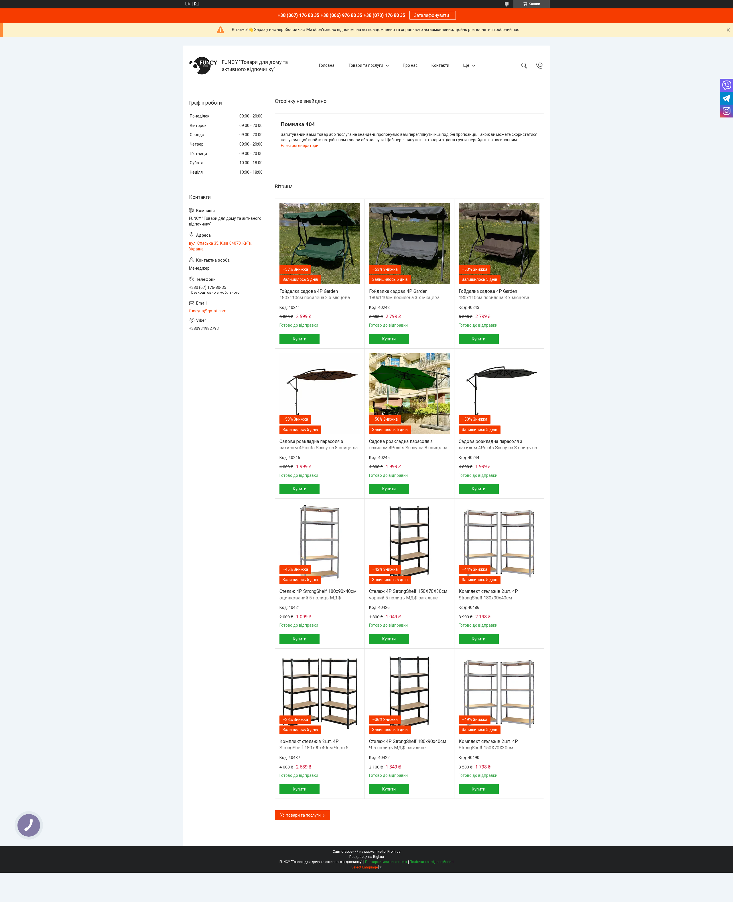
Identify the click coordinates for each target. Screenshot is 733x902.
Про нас (410, 65)
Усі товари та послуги (300, 815)
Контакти (440, 65)
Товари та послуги (365, 65)
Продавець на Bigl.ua (366, 857)
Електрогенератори (299, 145)
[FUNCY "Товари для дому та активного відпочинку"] (203, 65)
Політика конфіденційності (432, 862)
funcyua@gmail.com (207, 311)
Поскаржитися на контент (386, 862)
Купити (299, 339)
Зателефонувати (432, 15)
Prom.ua (394, 852)
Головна (326, 65)
